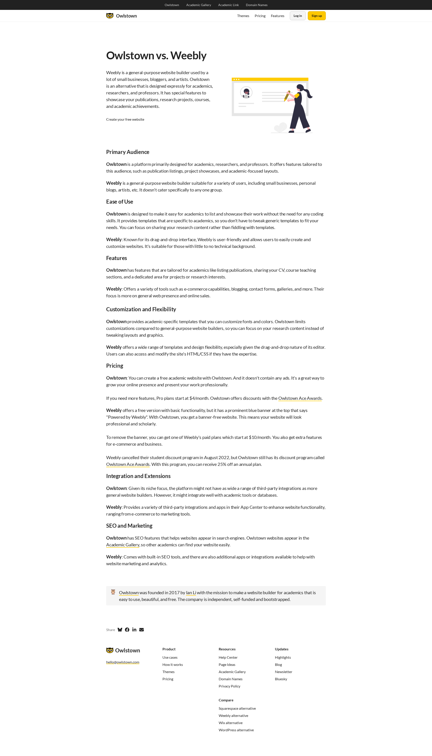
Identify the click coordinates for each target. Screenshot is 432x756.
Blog (278, 664)
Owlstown (172, 5)
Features (277, 15)
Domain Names (257, 5)
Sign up (317, 16)
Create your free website (125, 119)
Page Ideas (227, 664)
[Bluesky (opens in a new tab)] (120, 629)
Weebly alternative (233, 715)
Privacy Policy (229, 686)
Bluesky (281, 679)
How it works (172, 664)
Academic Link (228, 5)
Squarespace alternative (237, 708)
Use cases (170, 657)
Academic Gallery (198, 5)
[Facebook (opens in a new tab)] (127, 629)
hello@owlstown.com (122, 662)
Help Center (228, 657)
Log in (298, 16)
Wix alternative (231, 722)
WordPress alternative (236, 730)
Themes (243, 15)
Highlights (283, 657)
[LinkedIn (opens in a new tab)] (134, 629)
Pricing (260, 15)
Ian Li (191, 592)
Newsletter (283, 671)
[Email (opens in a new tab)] (141, 629)
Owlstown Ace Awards (300, 398)
